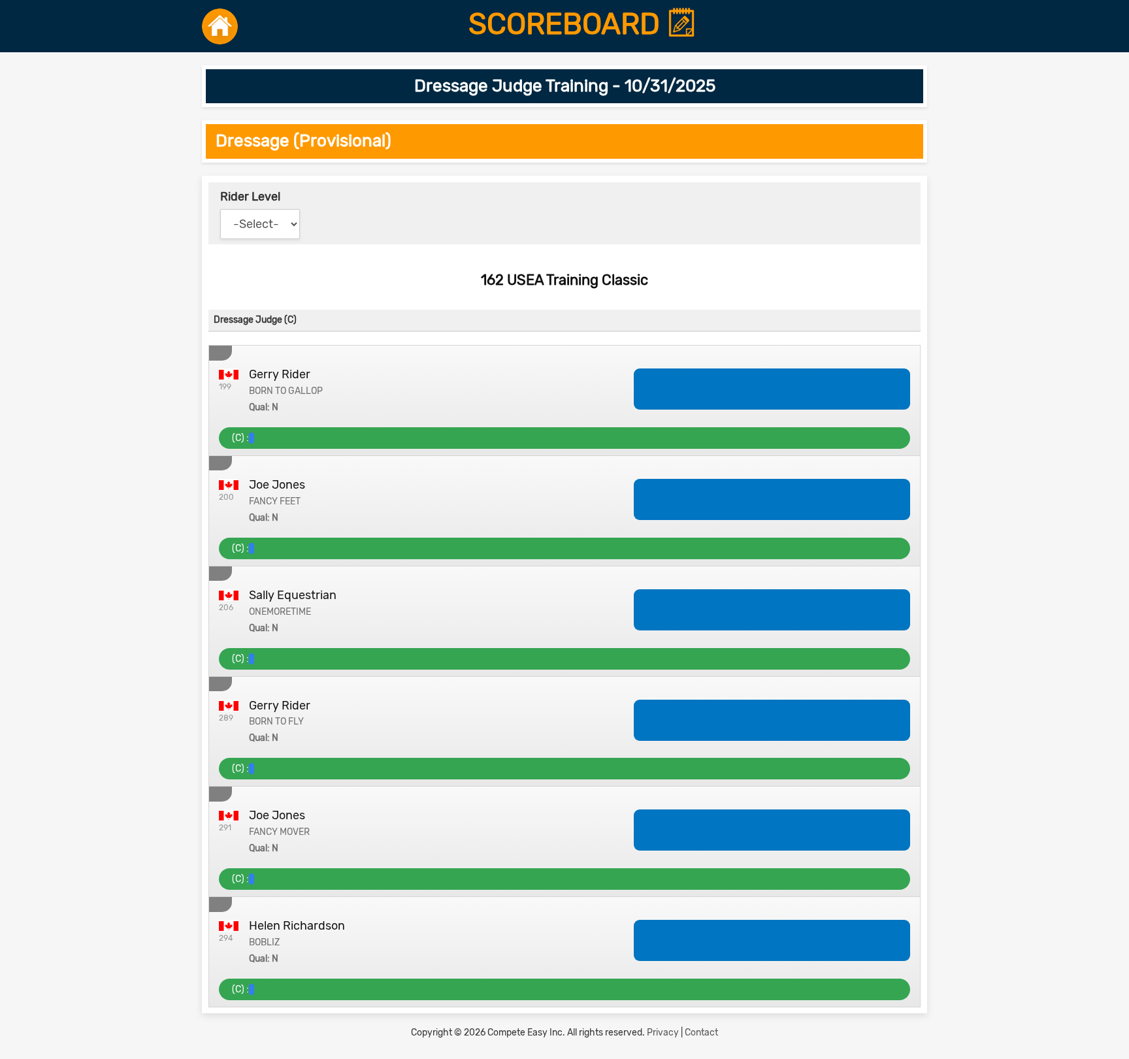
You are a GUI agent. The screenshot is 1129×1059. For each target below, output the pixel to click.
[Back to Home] (220, 26)
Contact (701, 1032)
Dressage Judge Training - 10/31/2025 (564, 86)
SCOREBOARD (567, 24)
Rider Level (250, 196)
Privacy (663, 1032)
